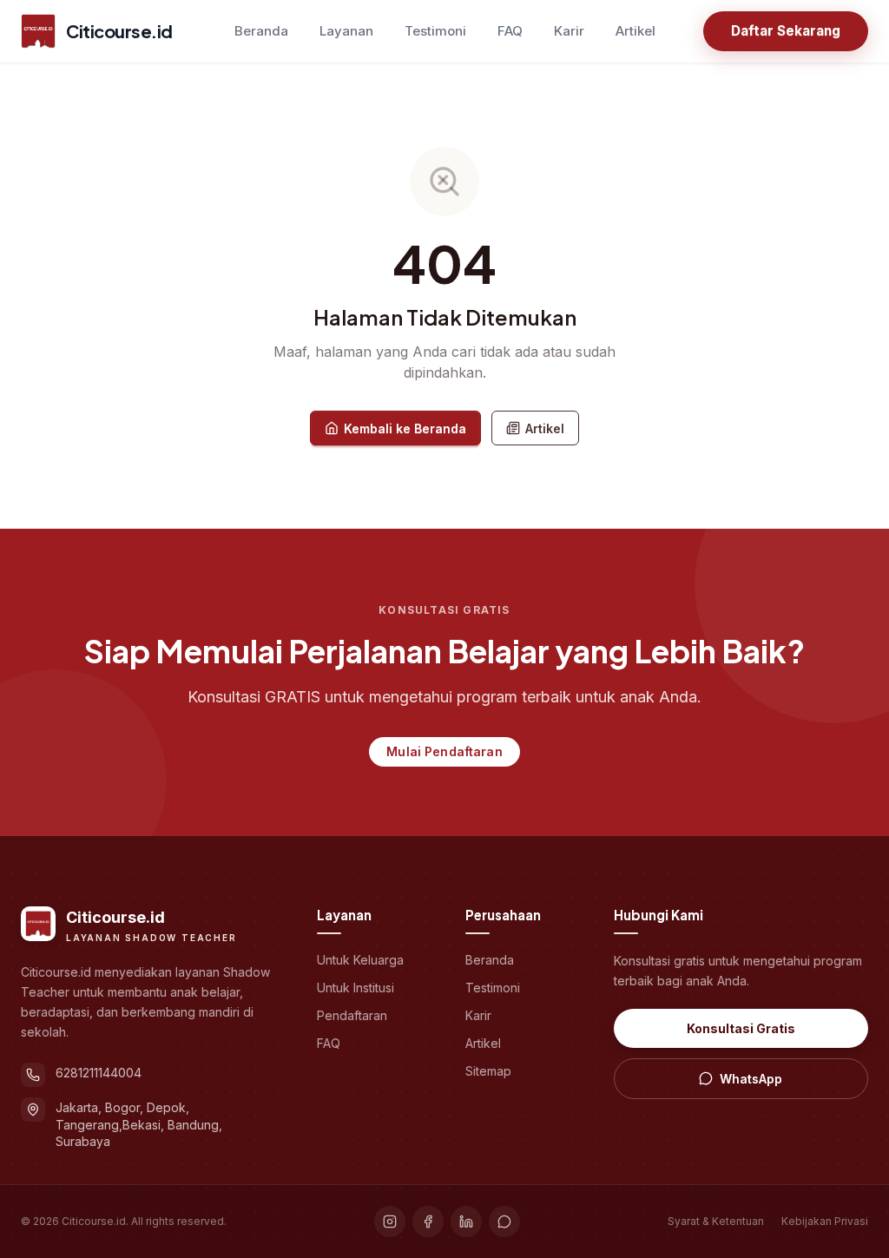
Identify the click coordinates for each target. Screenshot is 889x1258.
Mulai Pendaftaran (444, 751)
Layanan (346, 31)
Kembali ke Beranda (405, 428)
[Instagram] (389, 1221)
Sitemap (488, 1071)
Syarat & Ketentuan (716, 1221)
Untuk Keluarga (360, 959)
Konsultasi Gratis (741, 1028)
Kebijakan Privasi (824, 1221)
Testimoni (435, 31)
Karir (569, 31)
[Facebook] (428, 1221)
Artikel (635, 31)
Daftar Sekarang (785, 31)
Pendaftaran (352, 1015)
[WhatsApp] (504, 1221)
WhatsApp (751, 1078)
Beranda (261, 31)
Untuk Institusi (355, 987)
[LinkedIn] (466, 1221)
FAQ (510, 31)
